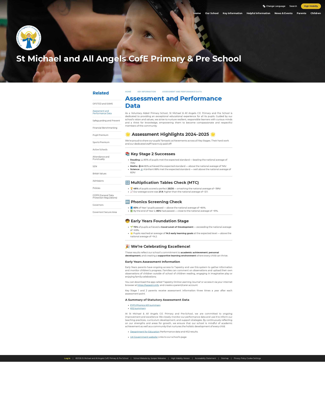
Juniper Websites (158, 358)
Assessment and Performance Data (182, 92)
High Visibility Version (180, 358)
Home (128, 92)
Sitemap (225, 358)
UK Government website (144, 337)
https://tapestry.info (148, 285)
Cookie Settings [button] (254, 358)
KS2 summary (138, 308)
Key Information (147, 92)
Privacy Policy (240, 358)
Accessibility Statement (205, 358)
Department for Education (145, 331)
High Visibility (311, 6)
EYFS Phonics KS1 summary (145, 305)
